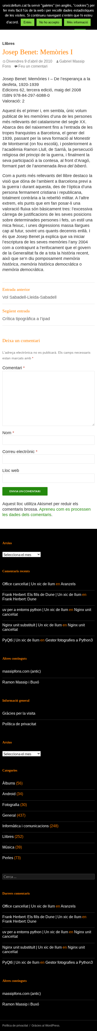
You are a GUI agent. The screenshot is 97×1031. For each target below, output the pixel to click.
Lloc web (10, 470)
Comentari (13, 367)
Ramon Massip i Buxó (20, 682)
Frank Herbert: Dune (19, 599)
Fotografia (10, 805)
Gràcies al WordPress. (46, 1025)
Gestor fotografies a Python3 (69, 640)
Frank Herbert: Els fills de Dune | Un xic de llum (41, 595)
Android (9, 794)
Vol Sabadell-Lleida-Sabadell (29, 293)
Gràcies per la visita (18, 713)
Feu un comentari (33, 66)
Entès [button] (28, 22)
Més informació (77, 22)
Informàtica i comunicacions (25, 826)
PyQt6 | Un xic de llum (20, 640)
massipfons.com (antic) (21, 671)
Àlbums (8, 783)
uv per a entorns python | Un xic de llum (35, 610)
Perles (7, 858)
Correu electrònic (19, 451)
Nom (8, 432)
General (9, 815)
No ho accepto (49, 22)
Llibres (8, 44)
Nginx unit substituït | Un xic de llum (32, 625)
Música (8, 847)
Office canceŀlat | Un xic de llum (28, 584)
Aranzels (68, 584)
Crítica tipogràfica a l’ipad (26, 315)
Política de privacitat (19, 724)
